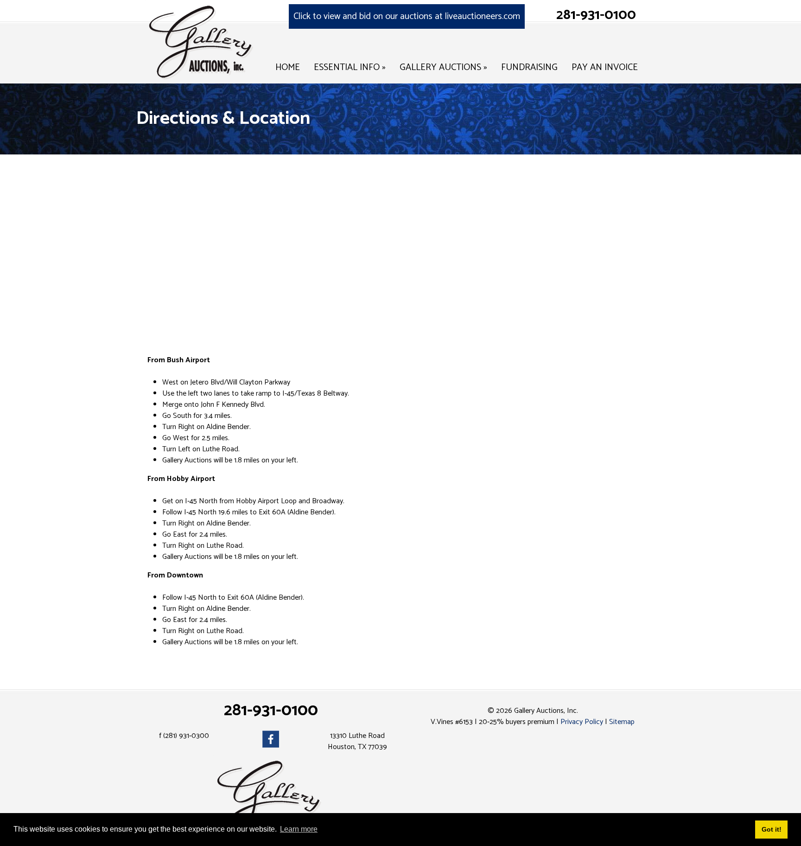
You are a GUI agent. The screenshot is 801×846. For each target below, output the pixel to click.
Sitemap (622, 722)
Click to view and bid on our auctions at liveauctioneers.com (406, 16)
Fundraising (529, 67)
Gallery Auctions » (443, 67)
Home (287, 67)
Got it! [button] (772, 829)
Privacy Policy (581, 722)
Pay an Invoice (605, 67)
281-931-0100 (596, 15)
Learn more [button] (299, 829)
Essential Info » (350, 67)
